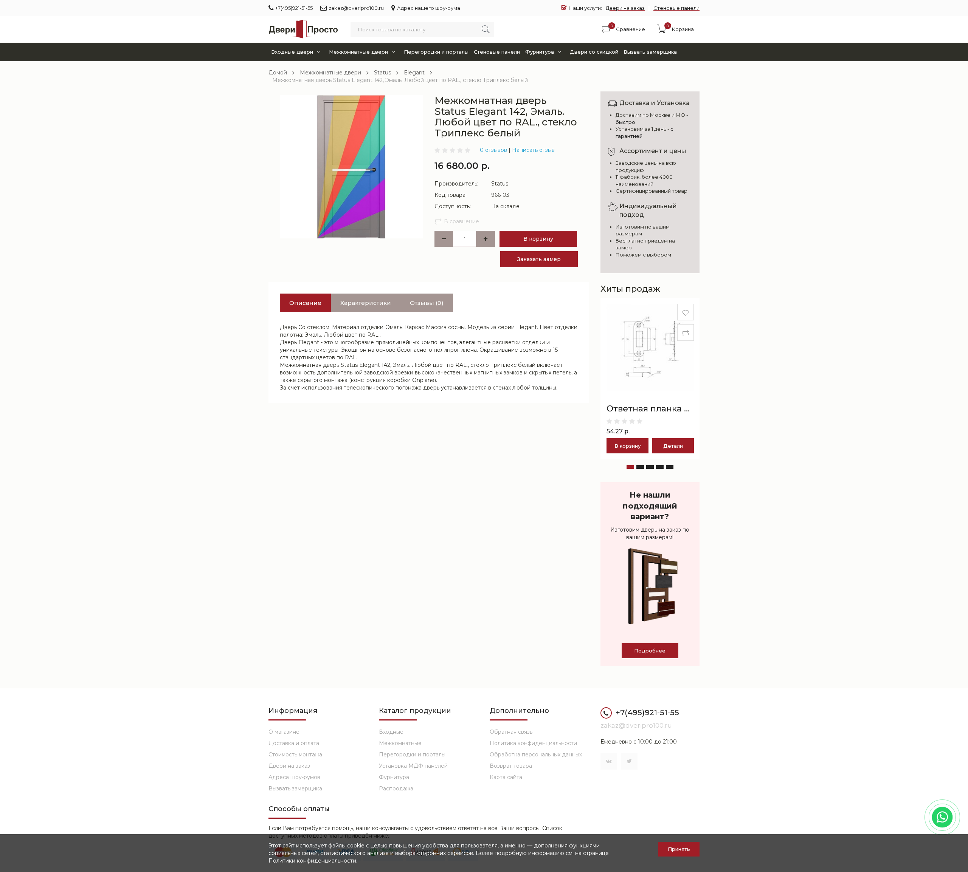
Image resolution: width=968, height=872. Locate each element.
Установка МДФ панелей (413, 765)
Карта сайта (506, 777)
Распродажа (396, 788)
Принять (679, 849)
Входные (391, 731)
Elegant (414, 72)
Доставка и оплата (293, 743)
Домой (277, 72)
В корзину (538, 238)
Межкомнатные (400, 743)
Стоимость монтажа (295, 754)
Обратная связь (511, 731)
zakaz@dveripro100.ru (356, 8)
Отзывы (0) (427, 302)
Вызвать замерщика (650, 52)
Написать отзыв (533, 150)
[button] (630, 467)
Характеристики (365, 302)
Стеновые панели (676, 8)
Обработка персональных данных (536, 754)
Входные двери (292, 52)
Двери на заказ (625, 8)
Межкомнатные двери (358, 52)
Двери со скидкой (594, 52)
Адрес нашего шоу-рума (428, 8)
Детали (673, 446)
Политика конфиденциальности (533, 743)
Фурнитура (539, 52)
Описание (305, 302)
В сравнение (461, 221)
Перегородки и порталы (436, 52)
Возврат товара (511, 765)
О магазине (283, 731)
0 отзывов (493, 150)
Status (382, 72)
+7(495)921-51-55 (294, 8)
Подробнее (650, 651)
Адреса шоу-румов (294, 777)
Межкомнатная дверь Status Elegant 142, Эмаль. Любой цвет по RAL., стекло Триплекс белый (400, 80)
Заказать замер (539, 259)
